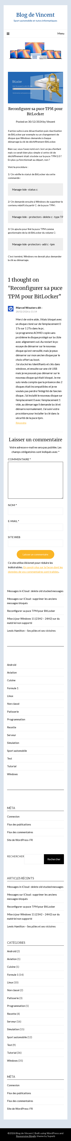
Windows (12, 774)
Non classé (13, 703)
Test (9, 758)
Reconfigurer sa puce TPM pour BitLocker (31, 610)
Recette (11, 727)
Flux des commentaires (20, 832)
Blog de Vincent (35, 15)
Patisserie (13, 711)
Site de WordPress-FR (20, 839)
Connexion (13, 816)
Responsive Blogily (26, 1136)
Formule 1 (12, 688)
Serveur (11, 735)
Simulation (13, 742)
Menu (60, 33)
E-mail (13, 521)
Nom (12, 505)
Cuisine (11, 680)
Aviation (12, 672)
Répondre (21, 422)
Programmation (16, 719)
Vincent (50, 121)
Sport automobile (17, 750)
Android (11, 664)
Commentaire (19, 459)
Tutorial (11, 766)
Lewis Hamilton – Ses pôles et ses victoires (31, 630)
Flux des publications (19, 824)
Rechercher (15, 856)
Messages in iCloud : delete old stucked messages (35, 591)
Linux (10, 695)
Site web (14, 537)
